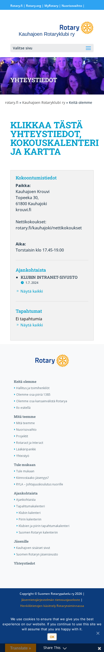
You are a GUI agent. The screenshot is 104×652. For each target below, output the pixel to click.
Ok (52, 637)
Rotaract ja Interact (29, 443)
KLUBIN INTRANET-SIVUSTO (49, 277)
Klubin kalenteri (30, 513)
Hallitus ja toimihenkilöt (32, 388)
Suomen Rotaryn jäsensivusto (37, 554)
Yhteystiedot (24, 563)
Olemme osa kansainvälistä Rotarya (41, 401)
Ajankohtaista (26, 493)
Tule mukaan (25, 464)
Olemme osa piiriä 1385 (33, 394)
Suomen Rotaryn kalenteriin (38, 532)
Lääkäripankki (26, 449)
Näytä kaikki (31, 291)
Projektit (22, 436)
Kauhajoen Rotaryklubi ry (43, 102)
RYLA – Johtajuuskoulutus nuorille (39, 484)
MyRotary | (53, 6)
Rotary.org (33, 6)
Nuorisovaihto (72, 6)
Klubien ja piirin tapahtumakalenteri (44, 526)
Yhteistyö (22, 456)
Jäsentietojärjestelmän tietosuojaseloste (50, 600)
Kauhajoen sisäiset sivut (33, 548)
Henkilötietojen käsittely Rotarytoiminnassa (52, 606)
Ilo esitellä (23, 408)
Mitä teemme (25, 416)
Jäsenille (21, 541)
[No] (97, 633)
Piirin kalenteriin (30, 519)
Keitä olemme (25, 381)
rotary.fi (11, 102)
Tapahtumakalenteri (30, 506)
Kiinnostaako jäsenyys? (32, 478)
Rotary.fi (16, 6)
